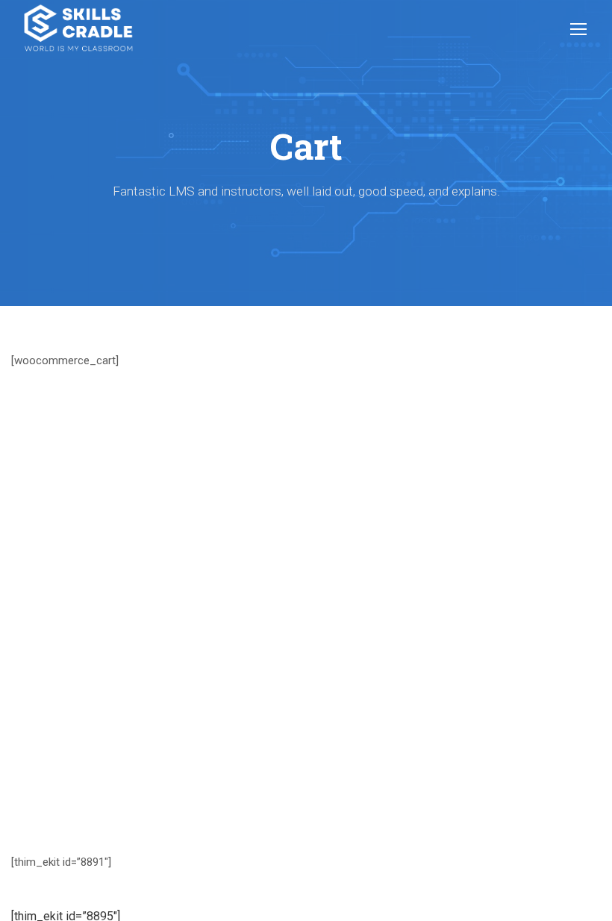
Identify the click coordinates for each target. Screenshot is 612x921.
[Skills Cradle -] (78, 28)
